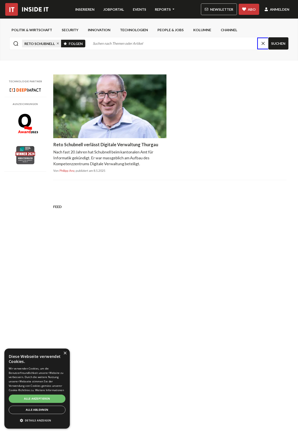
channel (229, 30)
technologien (134, 30)
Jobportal (113, 9)
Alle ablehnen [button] (37, 410)
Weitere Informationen (49, 390)
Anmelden (279, 9)
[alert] (37, 389)
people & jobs (171, 30)
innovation (99, 30)
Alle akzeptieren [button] (37, 398)
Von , (64, 170)
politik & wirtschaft (32, 30)
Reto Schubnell (39, 43)
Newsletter (221, 9)
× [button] (65, 353)
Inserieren (84, 9)
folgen (77, 43)
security (70, 30)
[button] (37, 420)
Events (139, 9)
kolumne (202, 30)
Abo (252, 9)
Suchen (278, 43)
